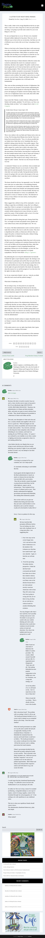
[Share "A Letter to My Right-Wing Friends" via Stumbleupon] (30, 343)
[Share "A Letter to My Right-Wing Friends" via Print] (35, 343)
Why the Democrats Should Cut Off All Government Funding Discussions (16, 869)
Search (4, 827)
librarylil (6, 890)
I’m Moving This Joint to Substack (9, 864)
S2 (8, 772)
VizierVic (16, 709)
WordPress (30, 936)
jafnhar (6, 901)
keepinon (10, 814)
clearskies (6, 896)
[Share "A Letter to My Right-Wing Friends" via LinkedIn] (26, 343)
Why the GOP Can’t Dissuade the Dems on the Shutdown (13, 875)
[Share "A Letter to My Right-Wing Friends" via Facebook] (14, 343)
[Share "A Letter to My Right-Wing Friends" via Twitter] (16, 343)
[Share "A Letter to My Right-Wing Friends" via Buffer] (28, 343)
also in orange (12, 393)
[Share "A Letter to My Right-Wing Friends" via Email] (33, 343)
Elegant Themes (20, 936)
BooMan (17, 19)
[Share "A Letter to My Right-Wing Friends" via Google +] (19, 343)
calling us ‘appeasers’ (30, 252)
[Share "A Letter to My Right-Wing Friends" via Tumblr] (21, 343)
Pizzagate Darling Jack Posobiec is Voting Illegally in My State (14, 872)
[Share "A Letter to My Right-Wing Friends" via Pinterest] (23, 343)
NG (8, 398)
